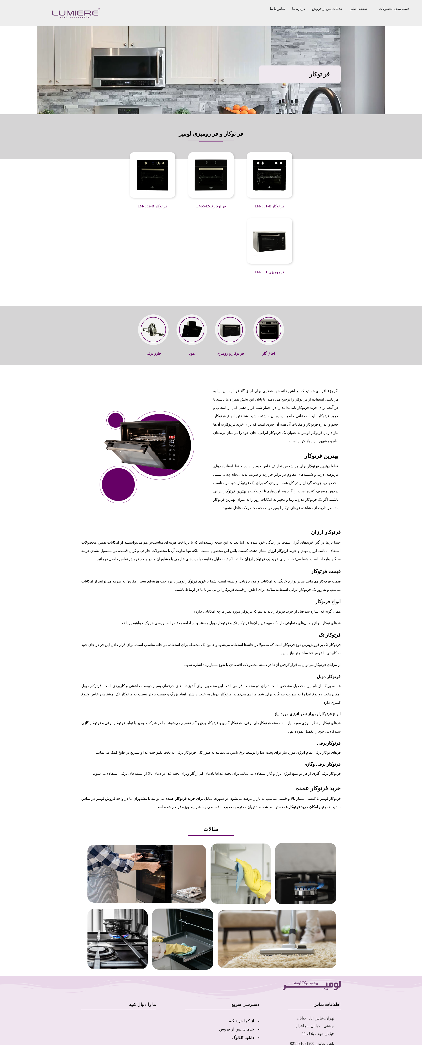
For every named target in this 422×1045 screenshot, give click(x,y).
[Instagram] (136, 1003)
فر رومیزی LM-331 (270, 272)
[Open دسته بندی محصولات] (377, 8)
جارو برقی (153, 353)
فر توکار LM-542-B (211, 206)
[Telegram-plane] (122, 1003)
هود (192, 353)
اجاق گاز (268, 353)
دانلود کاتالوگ (243, 1021)
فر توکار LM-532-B (152, 206)
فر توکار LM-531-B (269, 206)
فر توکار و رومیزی (230, 353)
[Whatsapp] (150, 1003)
